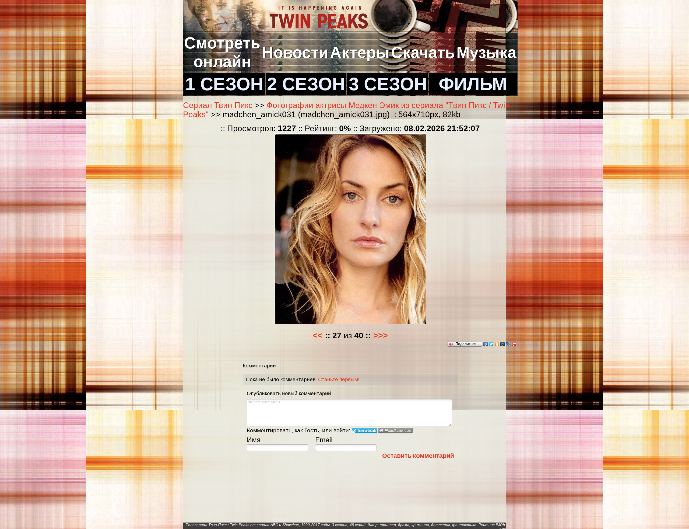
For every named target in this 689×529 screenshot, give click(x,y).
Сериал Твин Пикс (217, 105)
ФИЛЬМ (473, 84)
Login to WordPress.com (395, 430)
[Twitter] (491, 344)
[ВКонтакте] (485, 344)
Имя (254, 440)
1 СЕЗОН (224, 84)
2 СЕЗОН (306, 84)
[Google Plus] (514, 344)
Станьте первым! (338, 379)
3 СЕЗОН (388, 84)
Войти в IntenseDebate (364, 430)
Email (324, 440)
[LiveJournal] (508, 344)
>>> (380, 335)
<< (317, 335)
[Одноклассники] (497, 344)
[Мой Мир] (502, 344)
